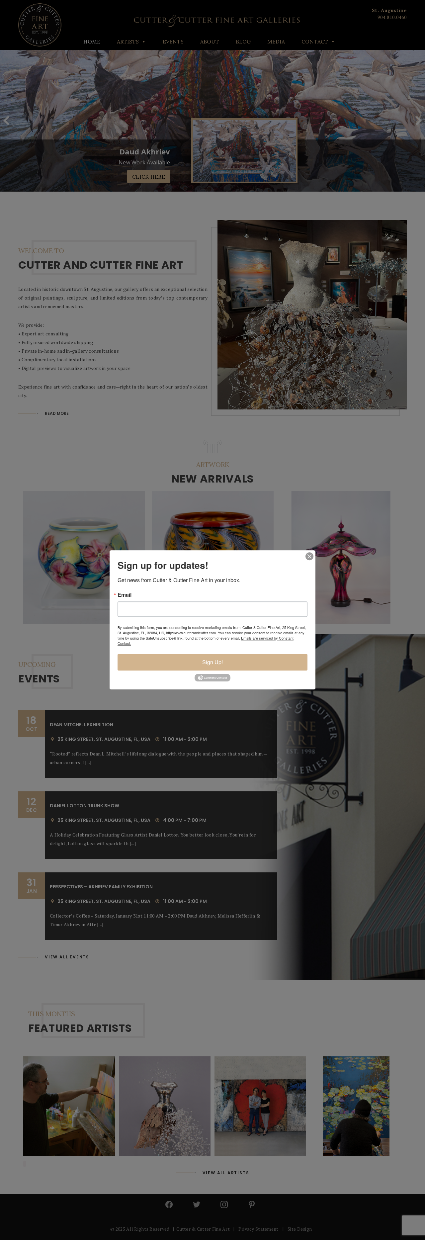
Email (124, 594)
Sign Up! (212, 662)
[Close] (309, 556)
